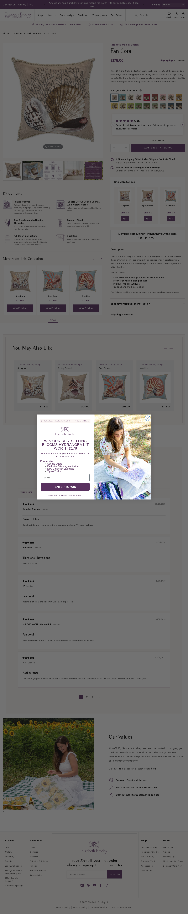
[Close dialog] (147, 418)
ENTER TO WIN (65, 486)
